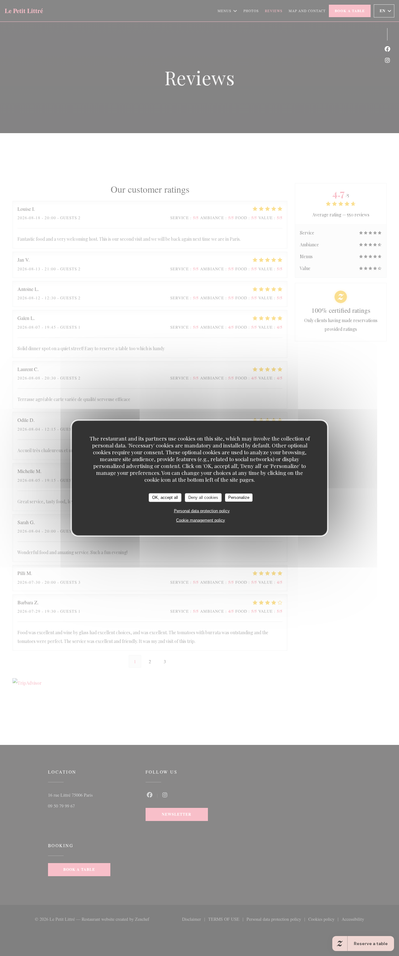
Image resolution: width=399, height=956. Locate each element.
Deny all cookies (203, 497)
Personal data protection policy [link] (202, 510)
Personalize (238, 497)
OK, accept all (165, 497)
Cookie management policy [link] (200, 520)
